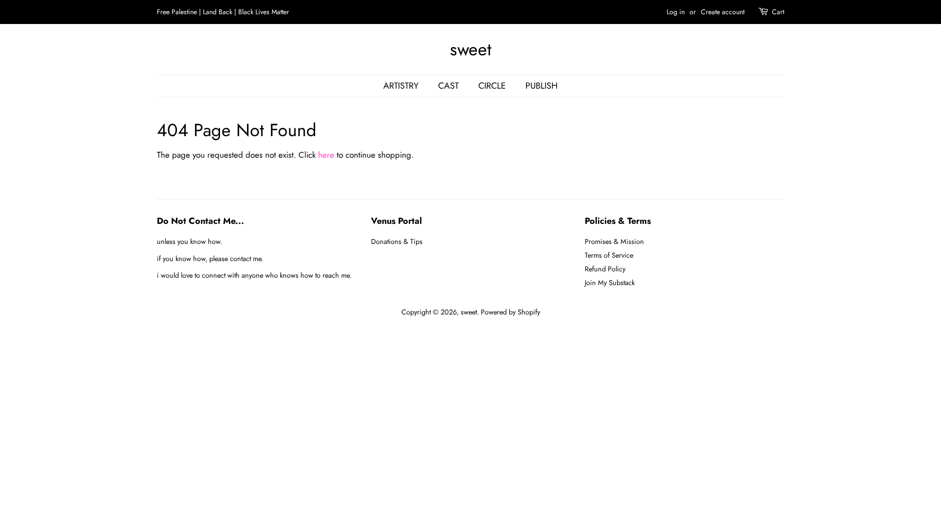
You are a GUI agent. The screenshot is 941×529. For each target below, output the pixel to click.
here (326, 155)
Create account (722, 12)
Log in (676, 12)
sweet (471, 49)
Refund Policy (605, 269)
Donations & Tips (396, 241)
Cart (778, 12)
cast (448, 85)
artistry (401, 85)
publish (541, 85)
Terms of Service (609, 255)
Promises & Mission (614, 241)
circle (492, 85)
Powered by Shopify (510, 312)
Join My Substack (610, 283)
